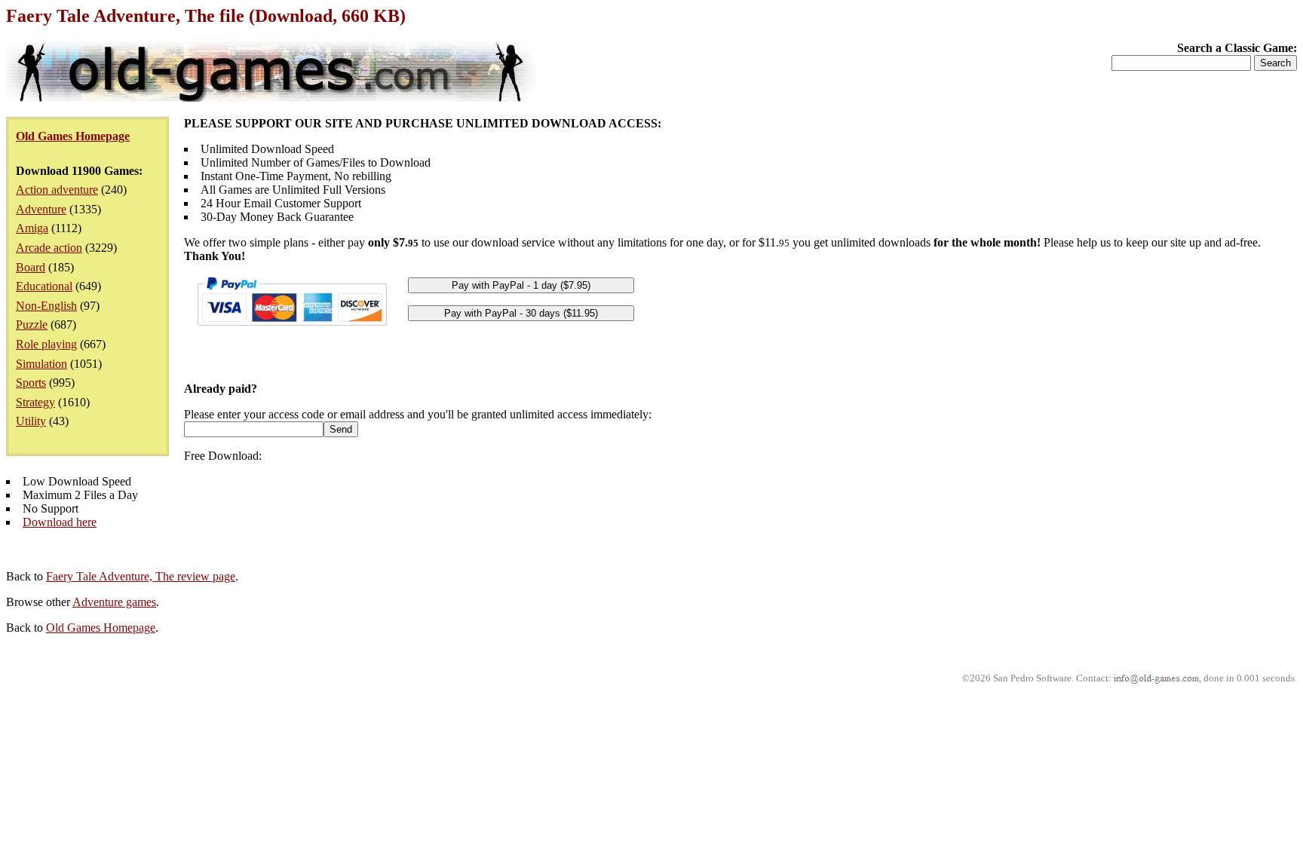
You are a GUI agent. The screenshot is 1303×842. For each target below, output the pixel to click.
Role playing (46, 344)
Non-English (46, 305)
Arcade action (49, 247)
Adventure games (114, 602)
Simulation (41, 363)
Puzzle (32, 324)
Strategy (35, 402)
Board (30, 267)
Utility (31, 421)
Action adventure (57, 189)
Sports (31, 382)
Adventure (41, 209)
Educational (44, 286)
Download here (60, 522)
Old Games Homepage (100, 627)
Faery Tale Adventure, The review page (140, 576)
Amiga (32, 228)
